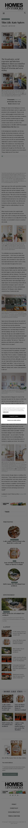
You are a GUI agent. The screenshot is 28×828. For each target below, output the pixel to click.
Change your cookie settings (14, 420)
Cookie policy (6, 412)
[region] (14, 414)
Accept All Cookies (14, 416)
